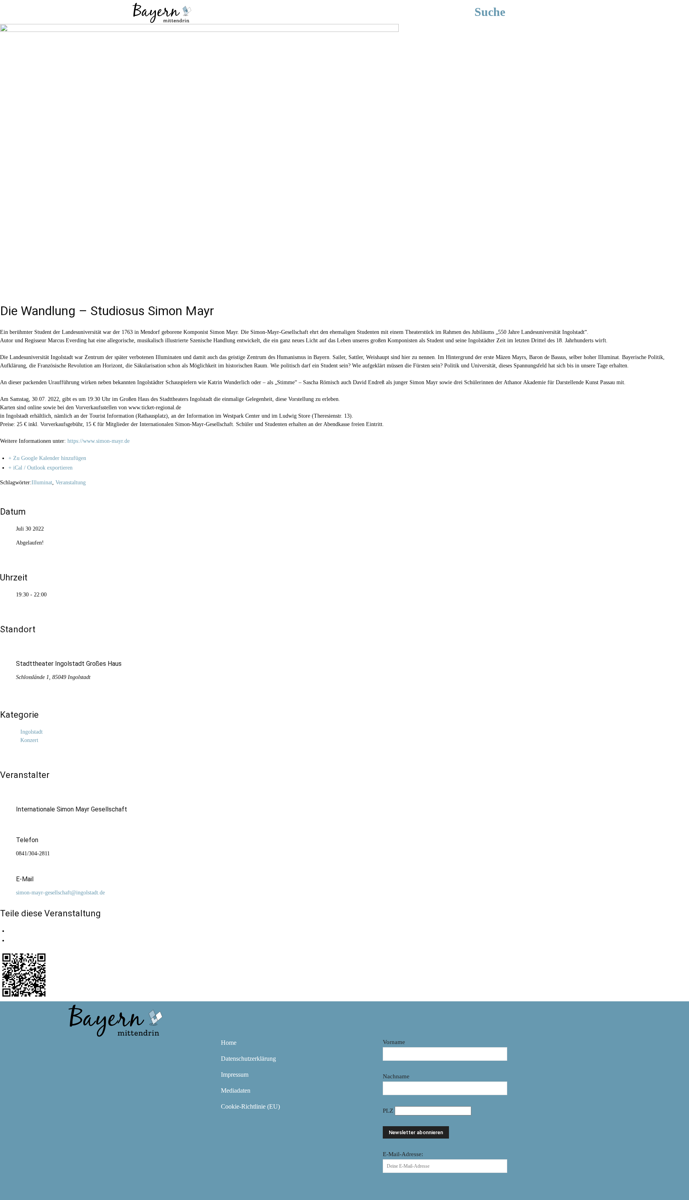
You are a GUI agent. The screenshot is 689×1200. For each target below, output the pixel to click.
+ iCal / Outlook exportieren (40, 468)
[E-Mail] (10, 940)
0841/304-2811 (33, 854)
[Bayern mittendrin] (161, 12)
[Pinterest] (122, 1048)
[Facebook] (76, 1048)
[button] (501, 12)
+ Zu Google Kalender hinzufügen (47, 458)
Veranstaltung (70, 483)
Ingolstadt (31, 732)
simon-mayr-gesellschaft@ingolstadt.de (60, 893)
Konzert (29, 740)
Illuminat (41, 483)
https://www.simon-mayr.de (98, 441)
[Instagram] (99, 1048)
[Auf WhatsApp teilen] (10, 931)
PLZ (389, 1110)
